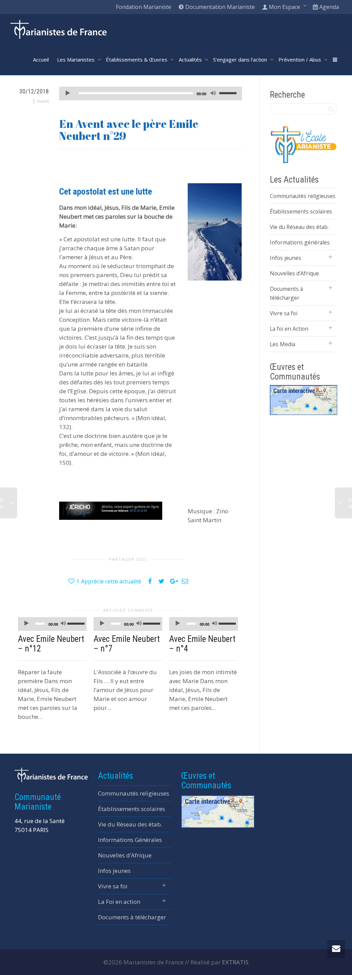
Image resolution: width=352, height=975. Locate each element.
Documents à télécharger (286, 293)
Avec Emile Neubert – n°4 (202, 644)
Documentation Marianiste (219, 7)
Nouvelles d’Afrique (294, 273)
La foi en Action (289, 328)
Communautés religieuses (303, 196)
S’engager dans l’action (240, 59)
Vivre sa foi (283, 313)
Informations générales (300, 242)
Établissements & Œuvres (137, 59)
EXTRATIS (235, 962)
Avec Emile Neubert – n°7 (127, 644)
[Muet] (213, 93)
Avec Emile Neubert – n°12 (51, 644)
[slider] (229, 93)
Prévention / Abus (300, 59)
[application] (150, 93)
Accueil (41, 59)
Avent (43, 101)
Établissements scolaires (301, 211)
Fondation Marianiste (143, 7)
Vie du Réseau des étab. (299, 227)
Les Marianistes (76, 59)
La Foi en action (119, 902)
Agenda (328, 7)
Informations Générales (130, 840)
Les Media (282, 344)
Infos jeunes (285, 258)
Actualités (191, 59)
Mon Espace (284, 7)
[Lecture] (67, 93)
